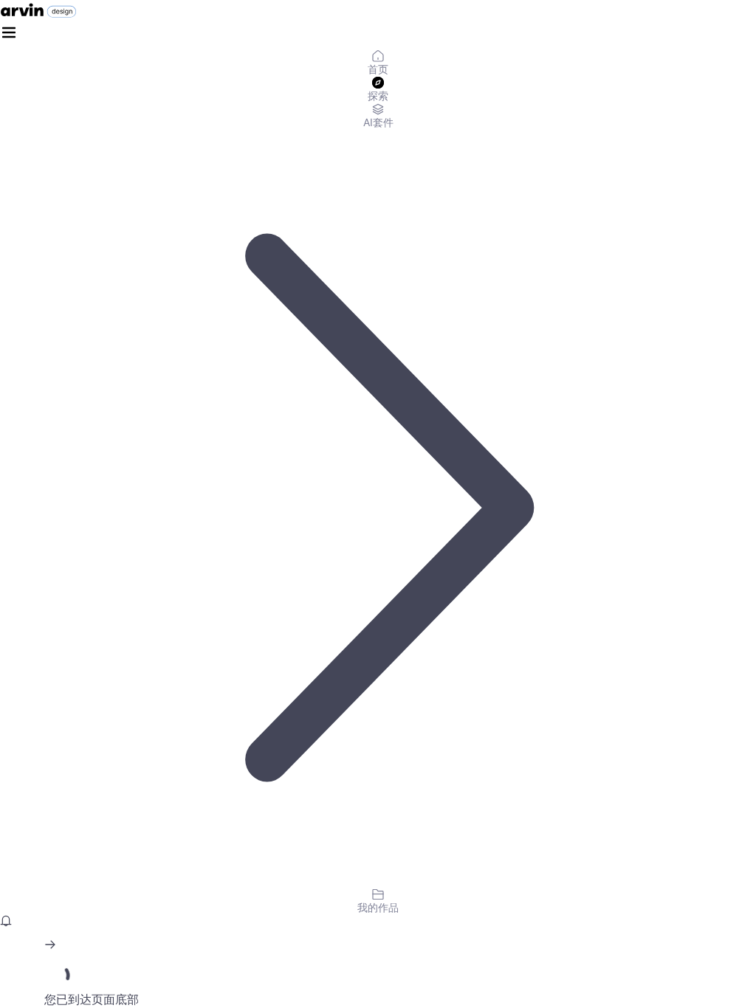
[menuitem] (378, 63)
